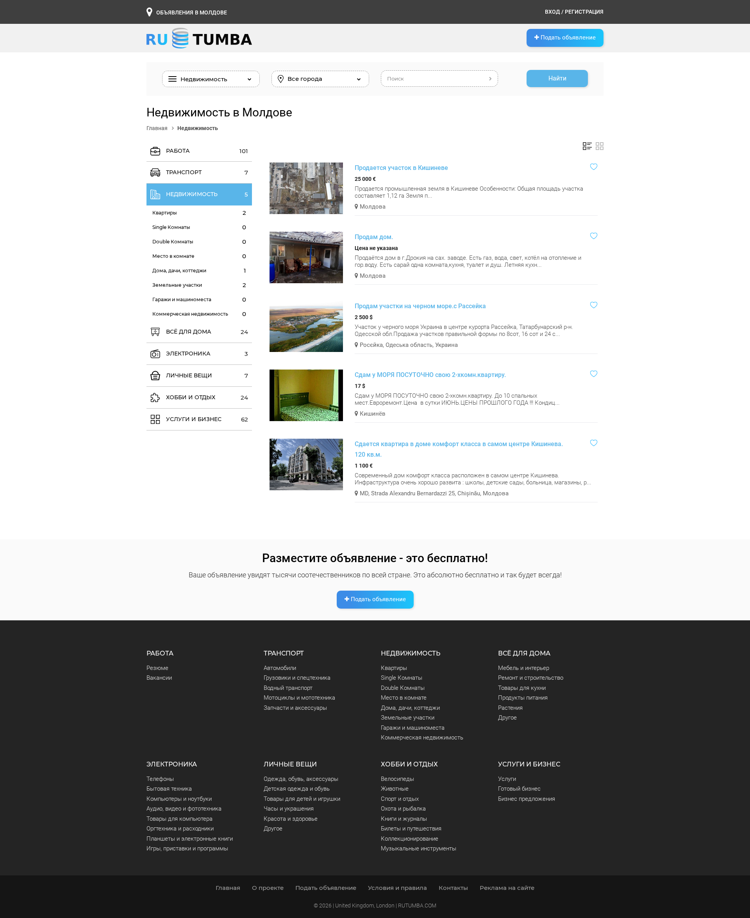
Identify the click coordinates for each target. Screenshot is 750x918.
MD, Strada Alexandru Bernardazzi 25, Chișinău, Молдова (433, 493)
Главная (157, 128)
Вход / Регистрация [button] (574, 12)
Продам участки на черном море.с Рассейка (420, 306)
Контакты (453, 887)
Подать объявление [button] (567, 37)
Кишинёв (372, 413)
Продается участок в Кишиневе (401, 167)
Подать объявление (377, 599)
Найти (557, 78)
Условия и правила (397, 887)
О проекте (268, 887)
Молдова (372, 206)
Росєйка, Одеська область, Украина (408, 344)
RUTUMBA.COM (417, 905)
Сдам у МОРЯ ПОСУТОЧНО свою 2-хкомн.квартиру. (430, 375)
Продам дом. (374, 237)
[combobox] (210, 79)
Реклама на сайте (507, 887)
